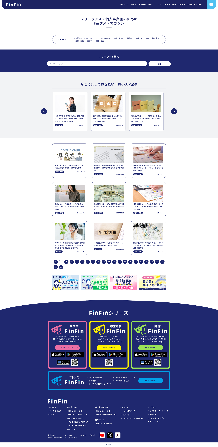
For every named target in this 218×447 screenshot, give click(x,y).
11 (109, 262)
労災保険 (126, 415)
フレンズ (157, 5)
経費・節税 (80, 41)
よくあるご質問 (169, 5)
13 (120, 262)
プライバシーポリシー (71, 437)
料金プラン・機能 (75, 411)
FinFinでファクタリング (78, 415)
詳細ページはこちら (67, 348)
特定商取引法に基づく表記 (55, 437)
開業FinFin (99, 420)
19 (152, 262)
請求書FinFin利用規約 (77, 425)
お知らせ (153, 407)
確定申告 (142, 5)
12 (114, 262)
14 (125, 262)
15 (130, 262)
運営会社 (52, 435)
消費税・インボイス (134, 38)
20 (157, 262)
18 (146, 262)
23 (61, 267)
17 (141, 262)
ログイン (52, 414)
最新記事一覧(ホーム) (84, 38)
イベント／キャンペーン (159, 411)
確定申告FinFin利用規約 (106, 415)
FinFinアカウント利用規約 (133, 418)
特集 (147, 38)
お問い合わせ (155, 421)
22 (56, 267)
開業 (150, 5)
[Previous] (44, 111)
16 (136, 262)
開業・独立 (100, 41)
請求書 (133, 5)
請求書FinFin (72, 407)
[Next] (174, 111)
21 (162, 262)
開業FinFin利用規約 (104, 423)
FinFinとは (124, 5)
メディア (181, 5)
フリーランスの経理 (102, 38)
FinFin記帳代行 (129, 411)
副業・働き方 (119, 38)
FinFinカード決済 (75, 418)
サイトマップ (68, 435)
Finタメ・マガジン (195, 5)
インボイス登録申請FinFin (79, 422)
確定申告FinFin (101, 407)
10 (104, 262)
